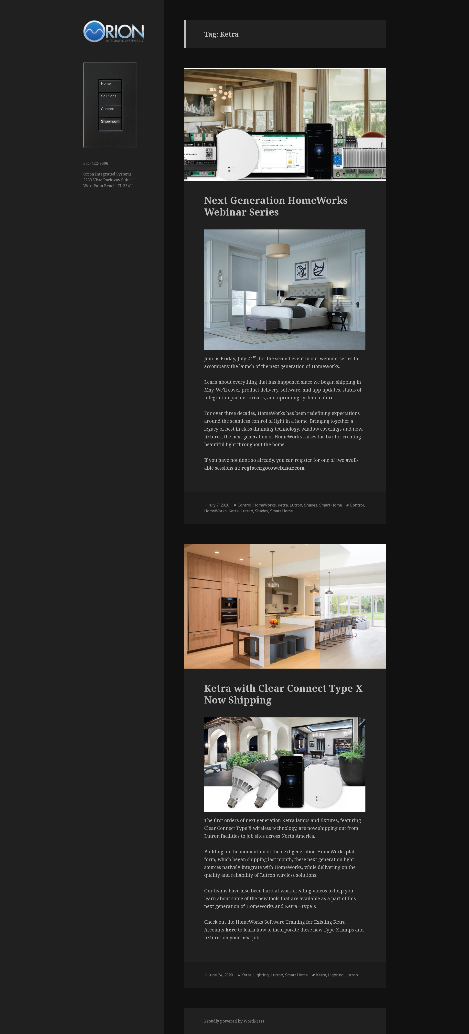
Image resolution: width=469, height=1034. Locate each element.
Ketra (283, 505)
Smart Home (330, 505)
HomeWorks (264, 505)
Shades (310, 505)
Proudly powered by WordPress (234, 1021)
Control (244, 505)
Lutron (296, 505)
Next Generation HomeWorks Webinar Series (276, 206)
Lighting (261, 975)
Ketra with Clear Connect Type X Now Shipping (283, 694)
